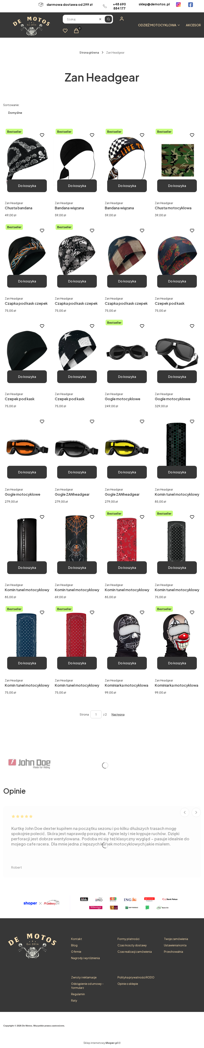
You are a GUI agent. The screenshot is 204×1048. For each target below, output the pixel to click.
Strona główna (89, 52)
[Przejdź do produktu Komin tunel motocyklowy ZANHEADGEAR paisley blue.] (27, 638)
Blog (74, 945)
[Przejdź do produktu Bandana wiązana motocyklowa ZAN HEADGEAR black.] (77, 161)
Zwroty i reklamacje (84, 977)
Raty (74, 1000)
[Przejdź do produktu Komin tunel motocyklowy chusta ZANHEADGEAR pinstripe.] (77, 543)
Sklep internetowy (100, 1042)
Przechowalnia (173, 951)
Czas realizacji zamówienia (135, 951)
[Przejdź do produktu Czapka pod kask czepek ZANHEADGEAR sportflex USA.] (127, 257)
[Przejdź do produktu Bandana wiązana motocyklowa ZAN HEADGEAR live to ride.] (127, 161)
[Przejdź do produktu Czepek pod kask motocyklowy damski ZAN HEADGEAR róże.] (177, 257)
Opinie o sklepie (128, 983)
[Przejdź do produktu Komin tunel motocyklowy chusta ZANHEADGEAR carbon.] (177, 448)
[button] (108, 19)
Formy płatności (128, 939)
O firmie (76, 951)
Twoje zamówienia (176, 939)
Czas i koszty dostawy (132, 945)
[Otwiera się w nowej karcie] (178, 4)
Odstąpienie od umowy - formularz (87, 985)
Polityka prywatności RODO (136, 977)
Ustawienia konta (175, 945)
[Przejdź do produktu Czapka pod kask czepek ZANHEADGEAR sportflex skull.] (77, 257)
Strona (84, 714)
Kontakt (76, 939)
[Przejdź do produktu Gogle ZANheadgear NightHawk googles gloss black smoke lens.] (77, 448)
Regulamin (78, 994)
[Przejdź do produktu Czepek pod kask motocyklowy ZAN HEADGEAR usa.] (77, 352)
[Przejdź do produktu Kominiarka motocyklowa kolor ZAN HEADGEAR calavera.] (127, 638)
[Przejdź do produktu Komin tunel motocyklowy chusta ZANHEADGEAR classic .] (27, 543)
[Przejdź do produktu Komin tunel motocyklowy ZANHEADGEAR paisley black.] (177, 543)
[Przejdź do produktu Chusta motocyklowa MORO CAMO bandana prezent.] (177, 161)
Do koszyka (27, 186)
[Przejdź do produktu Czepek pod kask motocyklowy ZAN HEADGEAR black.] (27, 352)
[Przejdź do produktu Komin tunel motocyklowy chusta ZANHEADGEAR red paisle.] (127, 543)
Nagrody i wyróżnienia (85, 958)
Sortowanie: (11, 105)
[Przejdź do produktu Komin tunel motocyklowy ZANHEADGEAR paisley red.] (77, 638)
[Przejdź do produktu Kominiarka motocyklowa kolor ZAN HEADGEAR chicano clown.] (177, 638)
